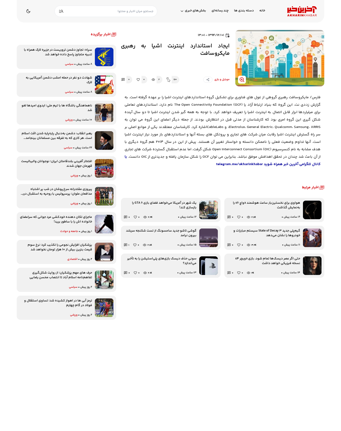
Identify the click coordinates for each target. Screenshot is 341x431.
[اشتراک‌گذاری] (207, 80)
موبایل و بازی (222, 79)
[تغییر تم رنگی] (28, 11)
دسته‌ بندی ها (244, 10)
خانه (262, 10)
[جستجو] (61, 11)
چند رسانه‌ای (220, 10)
